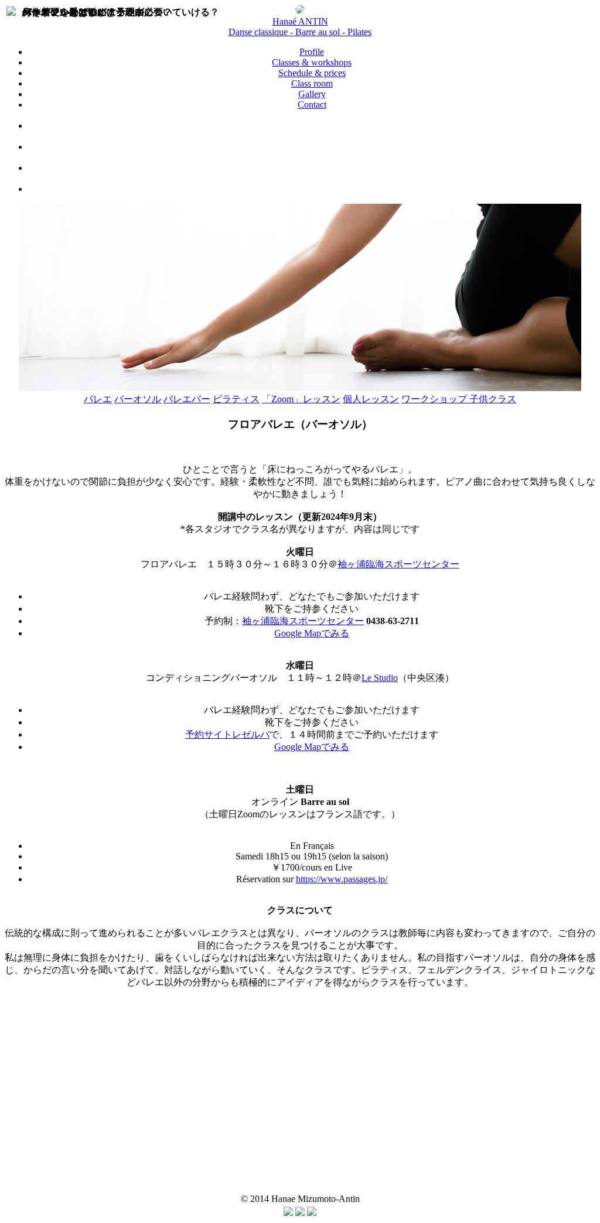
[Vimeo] (311, 147)
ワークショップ (435, 399)
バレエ (98, 399)
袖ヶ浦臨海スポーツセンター (398, 564)
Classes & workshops (312, 62)
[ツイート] (300, 1213)
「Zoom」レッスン (301, 399)
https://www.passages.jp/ (341, 879)
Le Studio (380, 678)
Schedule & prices (312, 73)
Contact (312, 104)
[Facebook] (312, 126)
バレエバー (186, 399)
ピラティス (236, 399)
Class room (312, 83)
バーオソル (137, 399)
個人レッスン (371, 399)
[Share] (288, 1213)
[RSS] (311, 1213)
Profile (311, 52)
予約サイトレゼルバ (227, 734)
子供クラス (492, 399)
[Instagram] (311, 168)
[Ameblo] (312, 189)
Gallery (312, 94)
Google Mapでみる (311, 633)
